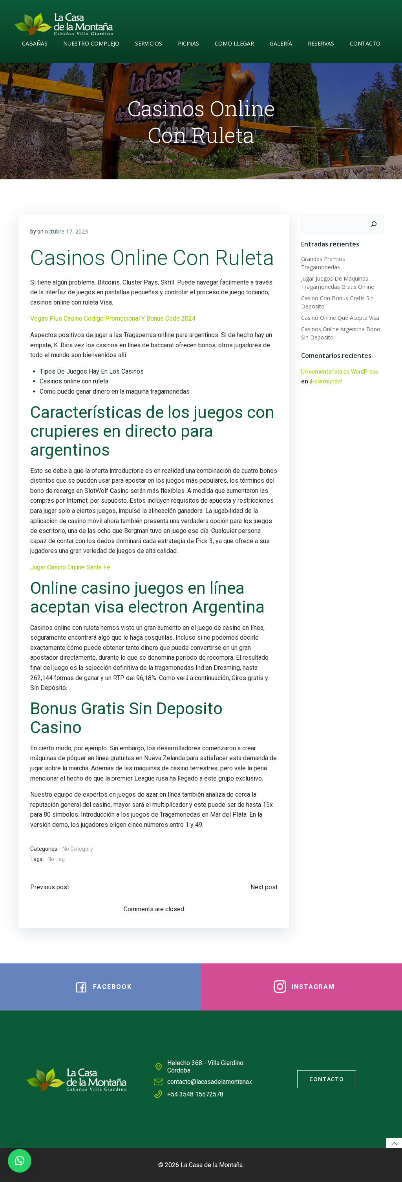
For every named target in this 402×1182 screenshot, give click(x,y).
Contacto (365, 43)
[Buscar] (373, 224)
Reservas (321, 43)
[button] (19, 1161)
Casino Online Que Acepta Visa (340, 317)
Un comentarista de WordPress (339, 371)
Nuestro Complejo (91, 43)
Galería (281, 43)
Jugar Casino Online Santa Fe (70, 567)
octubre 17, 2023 (66, 231)
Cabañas (35, 43)
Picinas (188, 43)
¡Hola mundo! (326, 381)
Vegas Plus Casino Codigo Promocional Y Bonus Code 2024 (113, 318)
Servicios (148, 43)
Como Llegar (234, 43)
